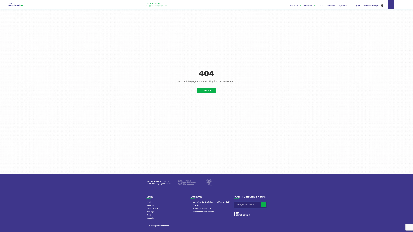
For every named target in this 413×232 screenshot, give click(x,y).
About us (150, 205)
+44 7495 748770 (153, 4)
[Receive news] (263, 204)
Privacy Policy (152, 208)
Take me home (207, 91)
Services (149, 202)
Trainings (150, 212)
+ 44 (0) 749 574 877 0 (202, 208)
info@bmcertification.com (156, 6)
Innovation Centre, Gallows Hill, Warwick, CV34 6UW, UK (211, 203)
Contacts (150, 218)
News (148, 215)
